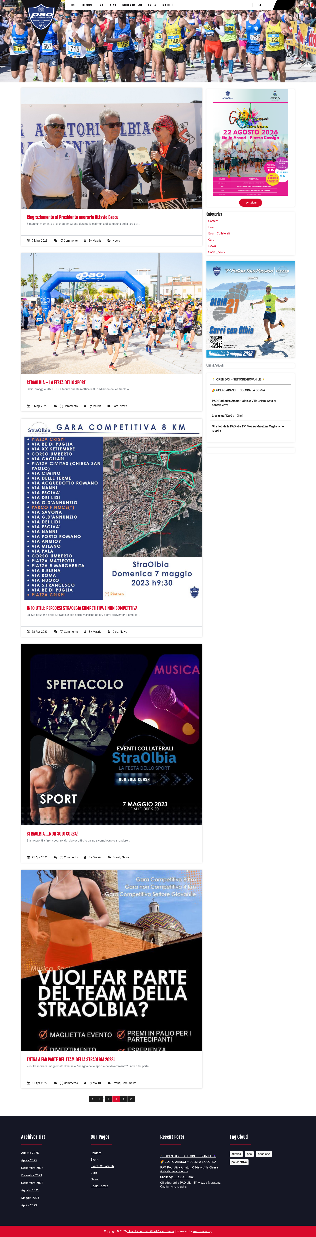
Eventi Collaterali (219, 233)
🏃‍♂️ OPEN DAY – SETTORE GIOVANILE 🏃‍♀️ (238, 379)
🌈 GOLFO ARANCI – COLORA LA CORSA (238, 390)
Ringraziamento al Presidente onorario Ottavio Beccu (72, 217)
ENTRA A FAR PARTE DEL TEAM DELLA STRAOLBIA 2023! (71, 1059)
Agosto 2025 (30, 1153)
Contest (213, 221)
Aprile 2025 (29, 1160)
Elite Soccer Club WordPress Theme (150, 1231)
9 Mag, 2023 (40, 240)
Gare (115, 406)
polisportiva (239, 1162)
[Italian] (311, 5)
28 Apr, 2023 (40, 631)
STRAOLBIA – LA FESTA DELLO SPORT (56, 382)
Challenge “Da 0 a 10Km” (227, 415)
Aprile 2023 (29, 1205)
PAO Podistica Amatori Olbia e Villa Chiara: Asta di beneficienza (244, 403)
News (116, 240)
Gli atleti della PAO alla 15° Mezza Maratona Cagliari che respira (248, 428)
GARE (101, 5)
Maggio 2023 (30, 1198)
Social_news (216, 252)
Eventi (117, 857)
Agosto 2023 (30, 1190)
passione (264, 1154)
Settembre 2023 (32, 1183)
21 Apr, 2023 (40, 857)
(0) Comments (68, 240)
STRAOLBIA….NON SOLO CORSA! (52, 834)
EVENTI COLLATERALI (132, 5)
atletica (236, 1154)
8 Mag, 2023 (40, 406)
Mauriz (97, 240)
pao (249, 1154)
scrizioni (251, 202)
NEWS (113, 5)
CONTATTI (167, 5)
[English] (306, 5)
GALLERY (152, 5)
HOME (73, 5)
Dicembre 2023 (31, 1175)
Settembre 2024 (32, 1168)
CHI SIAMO (87, 5)
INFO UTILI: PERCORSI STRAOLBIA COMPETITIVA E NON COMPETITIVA (82, 608)
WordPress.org (202, 1231)
